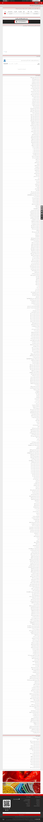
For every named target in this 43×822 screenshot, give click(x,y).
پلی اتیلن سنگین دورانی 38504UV (34, 388)
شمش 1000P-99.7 (36, 508)
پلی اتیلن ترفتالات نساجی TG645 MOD (34, 548)
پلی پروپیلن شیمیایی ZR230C (35, 244)
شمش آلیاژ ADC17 (36, 504)
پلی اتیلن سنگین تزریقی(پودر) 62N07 (34, 596)
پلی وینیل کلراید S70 (36, 241)
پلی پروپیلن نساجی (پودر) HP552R (34, 451)
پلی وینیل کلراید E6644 (36, 590)
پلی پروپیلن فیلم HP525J (35, 134)
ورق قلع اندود (37, 391)
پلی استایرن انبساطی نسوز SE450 (34, 576)
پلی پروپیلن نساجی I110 (36, 686)
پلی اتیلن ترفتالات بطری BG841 (35, 119)
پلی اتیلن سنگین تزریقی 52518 (35, 94)
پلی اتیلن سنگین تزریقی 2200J (35, 127)
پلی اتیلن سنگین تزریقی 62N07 (35, 374)
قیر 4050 (38, 538)
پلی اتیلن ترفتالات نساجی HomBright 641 (33, 445)
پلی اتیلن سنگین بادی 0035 (35, 100)
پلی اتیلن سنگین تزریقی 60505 (35, 210)
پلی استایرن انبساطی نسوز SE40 (35, 555)
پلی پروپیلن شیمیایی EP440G (35, 141)
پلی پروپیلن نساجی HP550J (35, 139)
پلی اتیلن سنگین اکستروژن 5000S (34, 267)
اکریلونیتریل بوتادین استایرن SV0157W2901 (33, 627)
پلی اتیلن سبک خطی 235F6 (35, 689)
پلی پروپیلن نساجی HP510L (35, 204)
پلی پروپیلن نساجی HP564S (35, 360)
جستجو (23, 0)
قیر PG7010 (37, 437)
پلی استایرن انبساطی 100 (36, 604)
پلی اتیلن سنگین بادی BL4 (35, 87)
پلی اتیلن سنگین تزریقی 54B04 (35, 497)
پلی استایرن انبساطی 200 (36, 150)
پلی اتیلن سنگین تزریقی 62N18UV (34, 443)
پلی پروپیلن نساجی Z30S (36, 147)
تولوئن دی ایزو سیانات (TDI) (35, 232)
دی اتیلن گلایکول (37, 162)
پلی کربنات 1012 (37, 385)
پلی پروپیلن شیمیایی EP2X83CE (34, 412)
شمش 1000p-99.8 (36, 402)
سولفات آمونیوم (37, 521)
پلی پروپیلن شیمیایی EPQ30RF (35, 720)
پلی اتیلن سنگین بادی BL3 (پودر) (34, 632)
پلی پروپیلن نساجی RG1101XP (35, 250)
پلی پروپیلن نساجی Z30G (36, 201)
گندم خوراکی (37, 480)
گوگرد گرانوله (37, 420)
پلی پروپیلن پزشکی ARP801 (35, 669)
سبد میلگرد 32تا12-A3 (36, 425)
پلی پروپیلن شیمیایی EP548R (35, 138)
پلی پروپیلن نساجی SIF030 (35, 351)
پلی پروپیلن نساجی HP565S (35, 122)
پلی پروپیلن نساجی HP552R (35, 124)
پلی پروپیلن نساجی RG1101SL (35, 575)
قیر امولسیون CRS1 (36, 542)
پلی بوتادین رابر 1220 (36, 196)
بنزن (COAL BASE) (36, 209)
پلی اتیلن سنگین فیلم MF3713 (35, 431)
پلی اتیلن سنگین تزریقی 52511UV (34, 212)
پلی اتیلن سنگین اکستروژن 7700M (34, 601)
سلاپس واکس (37, 487)
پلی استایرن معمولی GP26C (35, 270)
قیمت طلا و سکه (28, 803)
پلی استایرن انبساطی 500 (19, 8)
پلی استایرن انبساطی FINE (35, 624)
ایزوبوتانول (37, 230)
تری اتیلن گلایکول (36, 272)
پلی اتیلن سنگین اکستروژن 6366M (34, 433)
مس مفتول (37, 419)
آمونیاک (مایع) (37, 185)
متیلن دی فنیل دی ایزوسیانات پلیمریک (34, 585)
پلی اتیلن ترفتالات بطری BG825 (35, 110)
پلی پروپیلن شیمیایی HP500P (35, 704)
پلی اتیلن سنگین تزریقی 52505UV (34, 215)
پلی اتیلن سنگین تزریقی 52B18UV (34, 561)
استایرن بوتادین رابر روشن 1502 (35, 88)
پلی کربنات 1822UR (36, 725)
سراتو (38, 539)
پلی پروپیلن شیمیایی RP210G (35, 633)
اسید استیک (37, 181)
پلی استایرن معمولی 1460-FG (35, 618)
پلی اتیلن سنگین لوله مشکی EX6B (34, 677)
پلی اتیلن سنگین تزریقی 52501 (35, 264)
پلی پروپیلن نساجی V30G (35, 363)
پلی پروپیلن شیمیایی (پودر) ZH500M (34, 726)
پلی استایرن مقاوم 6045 (36, 670)
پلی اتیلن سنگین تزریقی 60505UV (34, 411)
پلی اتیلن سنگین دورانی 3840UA (34, 85)
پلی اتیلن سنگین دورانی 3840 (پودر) (34, 621)
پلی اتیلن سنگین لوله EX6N (35, 675)
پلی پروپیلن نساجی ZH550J (35, 145)
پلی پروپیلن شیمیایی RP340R (35, 261)
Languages (37, 819)
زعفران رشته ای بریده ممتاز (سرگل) (34, 531)
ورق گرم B (37, 397)
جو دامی (38, 439)
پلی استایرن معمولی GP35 (35, 79)
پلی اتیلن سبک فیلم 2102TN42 (35, 252)
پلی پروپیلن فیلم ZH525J (35, 294)
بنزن (38, 178)
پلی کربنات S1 (37, 709)
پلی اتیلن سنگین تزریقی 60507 (35, 697)
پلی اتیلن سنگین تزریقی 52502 (35, 269)
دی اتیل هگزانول (37, 170)
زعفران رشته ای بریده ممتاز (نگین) (34, 530)
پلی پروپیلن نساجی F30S (36, 629)
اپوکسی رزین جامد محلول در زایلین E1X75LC (33, 680)
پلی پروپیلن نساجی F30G (36, 493)
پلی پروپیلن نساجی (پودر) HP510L (34, 698)
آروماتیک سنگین (37, 189)
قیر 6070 (38, 286)
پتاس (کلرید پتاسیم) (36, 477)
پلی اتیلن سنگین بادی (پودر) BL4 (34, 409)
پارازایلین (38, 187)
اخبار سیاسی (38, 802)
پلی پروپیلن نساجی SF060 (35, 158)
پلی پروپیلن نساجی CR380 (35, 260)
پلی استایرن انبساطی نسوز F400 (35, 470)
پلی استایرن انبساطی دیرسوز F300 (34, 562)
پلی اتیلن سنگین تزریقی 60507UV (34, 193)
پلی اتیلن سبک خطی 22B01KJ (35, 612)
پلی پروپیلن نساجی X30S (36, 649)
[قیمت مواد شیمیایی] (42, 207)
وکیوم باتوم (37, 278)
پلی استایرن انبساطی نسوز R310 (35, 465)
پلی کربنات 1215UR (36, 708)
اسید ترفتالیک (37, 159)
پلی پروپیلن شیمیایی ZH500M (35, 334)
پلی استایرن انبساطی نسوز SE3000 (34, 317)
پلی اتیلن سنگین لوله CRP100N (35, 238)
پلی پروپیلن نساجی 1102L (36, 202)
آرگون (38, 426)
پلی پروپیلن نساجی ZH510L (35, 144)
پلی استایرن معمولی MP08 (35, 323)
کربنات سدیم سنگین (36, 176)
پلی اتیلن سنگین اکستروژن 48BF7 (34, 450)
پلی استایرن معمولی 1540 (36, 153)
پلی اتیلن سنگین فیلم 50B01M (35, 462)
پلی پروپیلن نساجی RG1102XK (35, 226)
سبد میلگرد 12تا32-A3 (36, 511)
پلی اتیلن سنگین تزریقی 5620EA (34, 125)
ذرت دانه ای (37, 403)
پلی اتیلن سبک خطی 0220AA (35, 104)
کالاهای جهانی (28, 806)
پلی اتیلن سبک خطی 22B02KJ (35, 613)
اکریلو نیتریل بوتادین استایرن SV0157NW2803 (33, 592)
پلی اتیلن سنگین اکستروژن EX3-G (34, 706)
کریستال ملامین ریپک (36, 717)
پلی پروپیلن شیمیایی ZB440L (35, 589)
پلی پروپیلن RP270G (36, 408)
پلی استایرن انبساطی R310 (35, 474)
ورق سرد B (37, 394)
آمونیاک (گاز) (37, 190)
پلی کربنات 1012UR (36, 635)
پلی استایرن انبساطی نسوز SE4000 (34, 315)
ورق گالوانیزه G (37, 392)
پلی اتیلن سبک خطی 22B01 (35, 375)
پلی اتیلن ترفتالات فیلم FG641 (35, 494)
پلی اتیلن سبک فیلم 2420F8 (35, 434)
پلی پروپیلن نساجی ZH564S (35, 602)
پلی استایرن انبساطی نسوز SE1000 (34, 320)
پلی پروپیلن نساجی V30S (36, 256)
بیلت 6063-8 (37, 502)
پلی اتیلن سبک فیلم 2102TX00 (35, 128)
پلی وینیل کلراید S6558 (36, 105)
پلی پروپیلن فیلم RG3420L (35, 658)
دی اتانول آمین (37, 167)
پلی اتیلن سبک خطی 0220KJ (35, 102)
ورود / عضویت (12, 0)
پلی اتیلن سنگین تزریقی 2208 (35, 657)
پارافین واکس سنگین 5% (36, 516)
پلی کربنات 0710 (37, 328)
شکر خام (38, 514)
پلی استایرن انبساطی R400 (35, 491)
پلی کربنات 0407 (37, 309)
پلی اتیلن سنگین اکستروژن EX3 (35, 108)
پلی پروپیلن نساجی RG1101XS (35, 247)
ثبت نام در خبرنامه (21, 814)
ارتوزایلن (38, 164)
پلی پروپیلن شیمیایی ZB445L (35, 615)
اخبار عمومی (38, 804)
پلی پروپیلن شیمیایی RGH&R (35, 610)
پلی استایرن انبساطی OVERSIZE (34, 623)
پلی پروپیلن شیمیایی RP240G (35, 667)
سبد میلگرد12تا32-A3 (36, 479)
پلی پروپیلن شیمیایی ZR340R (35, 324)
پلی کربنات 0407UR (36, 683)
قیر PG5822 (37, 281)
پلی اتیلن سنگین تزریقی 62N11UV (34, 454)
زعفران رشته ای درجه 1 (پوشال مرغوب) (34, 527)
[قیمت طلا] (42, 211)
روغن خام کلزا (37, 488)
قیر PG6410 (37, 544)
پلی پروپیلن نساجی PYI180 (35, 578)
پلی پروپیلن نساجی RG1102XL (35, 227)
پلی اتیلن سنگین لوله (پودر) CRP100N (34, 606)
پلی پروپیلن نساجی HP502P (35, 371)
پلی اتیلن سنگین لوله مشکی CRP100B (34, 496)
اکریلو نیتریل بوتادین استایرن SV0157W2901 (33, 626)
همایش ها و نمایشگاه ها (37, 806)
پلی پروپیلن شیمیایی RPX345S (35, 429)
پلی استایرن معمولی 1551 (36, 311)
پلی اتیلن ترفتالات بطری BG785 (35, 77)
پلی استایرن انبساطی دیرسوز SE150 (34, 365)
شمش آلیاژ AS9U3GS (36, 545)
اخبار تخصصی (38, 803)
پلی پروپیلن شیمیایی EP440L (35, 136)
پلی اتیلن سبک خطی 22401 (35, 295)
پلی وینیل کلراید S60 (36, 304)
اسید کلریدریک (37, 233)
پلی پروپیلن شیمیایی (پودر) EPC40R (34, 559)
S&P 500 (38, 739)
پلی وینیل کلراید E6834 (36, 113)
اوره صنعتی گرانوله (36, 173)
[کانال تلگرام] (42, 218)
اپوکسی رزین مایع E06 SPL (35, 326)
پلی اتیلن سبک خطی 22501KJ (35, 301)
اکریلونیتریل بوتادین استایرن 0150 (34, 216)
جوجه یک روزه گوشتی (36, 485)
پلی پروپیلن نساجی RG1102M (35, 581)
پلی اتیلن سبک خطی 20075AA (35, 524)
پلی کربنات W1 (37, 663)
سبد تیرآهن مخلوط (36, 533)
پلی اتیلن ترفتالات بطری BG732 (35, 253)
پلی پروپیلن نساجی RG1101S (35, 243)
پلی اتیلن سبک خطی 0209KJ (35, 80)
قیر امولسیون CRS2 (36, 536)
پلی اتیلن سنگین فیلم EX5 (35, 83)
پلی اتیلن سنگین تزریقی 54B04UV (34, 355)
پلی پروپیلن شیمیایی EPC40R (35, 142)
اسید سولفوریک (37, 206)
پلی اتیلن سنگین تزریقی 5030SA (35, 550)
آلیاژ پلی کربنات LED (36, 700)
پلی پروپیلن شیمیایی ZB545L (35, 499)
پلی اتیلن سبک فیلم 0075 (36, 90)
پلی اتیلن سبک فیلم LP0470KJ (35, 292)
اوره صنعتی (37, 182)
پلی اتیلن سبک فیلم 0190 (36, 133)
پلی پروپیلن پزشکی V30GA (35, 273)
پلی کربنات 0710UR (36, 681)
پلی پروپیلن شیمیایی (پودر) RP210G (34, 678)
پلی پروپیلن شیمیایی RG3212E (35, 607)
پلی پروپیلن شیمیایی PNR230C (35, 558)
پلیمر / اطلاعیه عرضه (26, 8)
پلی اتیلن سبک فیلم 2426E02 (35, 646)
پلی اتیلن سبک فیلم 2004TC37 (35, 312)
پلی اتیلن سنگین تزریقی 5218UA (34, 218)
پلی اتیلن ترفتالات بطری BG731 (35, 436)
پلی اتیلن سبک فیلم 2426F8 (35, 459)
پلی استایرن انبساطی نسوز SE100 (35, 377)
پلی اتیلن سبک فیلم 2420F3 (35, 442)
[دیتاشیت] (42, 216)
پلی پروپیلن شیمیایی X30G (35, 362)
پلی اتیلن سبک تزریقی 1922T (35, 222)
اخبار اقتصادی (38, 800)
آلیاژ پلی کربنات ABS (36, 684)
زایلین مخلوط (37, 175)
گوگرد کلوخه (37, 277)
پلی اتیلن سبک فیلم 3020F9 (35, 687)
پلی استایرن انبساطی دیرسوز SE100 (34, 369)
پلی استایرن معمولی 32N (36, 672)
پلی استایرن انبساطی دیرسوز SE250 (34, 368)
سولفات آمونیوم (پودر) (36, 519)
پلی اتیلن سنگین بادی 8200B (35, 417)
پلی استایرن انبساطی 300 (36, 151)
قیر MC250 (37, 280)
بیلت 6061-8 (37, 510)
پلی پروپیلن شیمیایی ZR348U (35, 644)
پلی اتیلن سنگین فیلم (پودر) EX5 (34, 490)
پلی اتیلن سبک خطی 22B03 (35, 428)
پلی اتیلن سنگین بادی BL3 (35, 96)
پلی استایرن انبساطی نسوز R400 (35, 463)
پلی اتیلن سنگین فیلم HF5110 (35, 131)
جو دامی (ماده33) (37, 399)
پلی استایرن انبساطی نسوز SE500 (34, 321)
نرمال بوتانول (37, 297)
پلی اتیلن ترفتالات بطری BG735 (35, 457)
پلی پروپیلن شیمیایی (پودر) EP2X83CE (33, 567)
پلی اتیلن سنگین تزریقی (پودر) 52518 (34, 630)
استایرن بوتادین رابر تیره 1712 (35, 93)
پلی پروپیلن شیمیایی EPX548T (35, 383)
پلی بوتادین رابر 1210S (36, 692)
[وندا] (3, 819)
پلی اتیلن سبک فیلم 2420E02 (35, 414)
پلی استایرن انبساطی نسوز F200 (35, 473)
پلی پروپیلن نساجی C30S (36, 199)
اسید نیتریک (37, 207)
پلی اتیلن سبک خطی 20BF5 (35, 638)
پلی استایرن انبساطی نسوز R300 (35, 467)
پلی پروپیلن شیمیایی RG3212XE (34, 456)
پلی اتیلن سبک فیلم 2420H (35, 99)
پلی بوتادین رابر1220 (36, 331)
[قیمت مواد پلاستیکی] (42, 209)
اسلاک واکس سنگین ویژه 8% (35, 405)
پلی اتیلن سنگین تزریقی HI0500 (35, 192)
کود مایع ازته (37, 674)
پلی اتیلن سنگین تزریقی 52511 (35, 91)
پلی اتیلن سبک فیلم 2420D (35, 219)
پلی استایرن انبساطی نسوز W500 (35, 582)
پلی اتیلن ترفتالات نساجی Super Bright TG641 (33, 298)
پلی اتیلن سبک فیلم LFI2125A (35, 711)
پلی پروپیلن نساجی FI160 (36, 641)
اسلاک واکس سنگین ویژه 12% (35, 518)
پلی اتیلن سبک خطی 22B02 (35, 349)
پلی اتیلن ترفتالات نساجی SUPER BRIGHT (33, 195)
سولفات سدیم (37, 666)
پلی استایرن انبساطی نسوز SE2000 (34, 318)
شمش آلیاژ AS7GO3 (36, 507)
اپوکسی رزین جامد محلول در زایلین (34, 340)
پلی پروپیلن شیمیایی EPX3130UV (34, 345)
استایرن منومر (37, 171)
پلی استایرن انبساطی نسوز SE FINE (34, 372)
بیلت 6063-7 (37, 400)
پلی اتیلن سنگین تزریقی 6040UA (35, 731)
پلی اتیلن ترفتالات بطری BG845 (35, 121)
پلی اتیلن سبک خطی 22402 (35, 258)
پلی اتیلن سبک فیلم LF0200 (35, 593)
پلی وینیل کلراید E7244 (36, 664)
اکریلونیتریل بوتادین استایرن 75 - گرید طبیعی (33, 307)
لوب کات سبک (37, 289)
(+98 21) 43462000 (22, 21)
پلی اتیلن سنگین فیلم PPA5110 (35, 572)
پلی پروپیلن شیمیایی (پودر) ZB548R (34, 728)
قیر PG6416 (37, 283)
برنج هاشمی (37, 541)
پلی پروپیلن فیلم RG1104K (35, 595)
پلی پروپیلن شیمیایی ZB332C (35, 255)
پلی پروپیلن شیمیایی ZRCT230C (35, 620)
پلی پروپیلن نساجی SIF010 (35, 525)
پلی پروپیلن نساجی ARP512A (35, 718)
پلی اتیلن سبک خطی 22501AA (35, 303)
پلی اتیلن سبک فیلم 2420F (35, 343)
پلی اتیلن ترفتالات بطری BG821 (35, 117)
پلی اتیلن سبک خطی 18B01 (35, 598)
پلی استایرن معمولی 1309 (36, 653)
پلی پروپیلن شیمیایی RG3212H (35, 609)
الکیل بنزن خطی (37, 179)
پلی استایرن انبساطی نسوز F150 (35, 335)
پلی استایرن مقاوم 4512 (36, 346)
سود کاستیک (37, 161)
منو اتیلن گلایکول (37, 165)
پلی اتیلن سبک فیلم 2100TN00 (35, 224)
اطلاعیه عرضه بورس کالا (33, 8)
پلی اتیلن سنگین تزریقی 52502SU (34, 266)
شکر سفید (37, 422)
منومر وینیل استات (36, 168)
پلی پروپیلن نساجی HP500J (35, 348)
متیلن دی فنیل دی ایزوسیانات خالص (34, 584)
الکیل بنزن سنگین (36, 660)
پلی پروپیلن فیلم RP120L (36, 661)
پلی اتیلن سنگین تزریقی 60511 (35, 695)
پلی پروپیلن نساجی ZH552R (35, 221)
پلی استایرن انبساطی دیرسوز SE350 (34, 366)
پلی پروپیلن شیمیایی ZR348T (35, 416)
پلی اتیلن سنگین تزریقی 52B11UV (34, 564)
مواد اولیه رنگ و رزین (27, 799)
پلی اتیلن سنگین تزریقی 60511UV (34, 213)
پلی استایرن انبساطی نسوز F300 (35, 471)
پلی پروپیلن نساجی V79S (35, 573)
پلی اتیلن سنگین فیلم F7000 (35, 130)
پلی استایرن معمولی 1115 (36, 652)
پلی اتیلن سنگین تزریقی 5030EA (35, 701)
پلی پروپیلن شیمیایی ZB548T (35, 570)
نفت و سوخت (28, 804)
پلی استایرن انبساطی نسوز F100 (35, 337)
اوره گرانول (37, 448)
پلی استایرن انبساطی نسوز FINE (35, 354)
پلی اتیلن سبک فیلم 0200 (36, 97)
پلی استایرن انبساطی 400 (36, 148)
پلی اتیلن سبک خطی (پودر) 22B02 (34, 721)
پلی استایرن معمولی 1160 (36, 732)
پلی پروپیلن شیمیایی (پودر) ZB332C (34, 712)
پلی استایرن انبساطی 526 (36, 616)
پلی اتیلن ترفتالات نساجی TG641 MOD (34, 460)
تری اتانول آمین (37, 235)
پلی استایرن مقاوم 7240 (36, 155)
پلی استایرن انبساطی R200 (35, 476)
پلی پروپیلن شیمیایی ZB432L (35, 556)
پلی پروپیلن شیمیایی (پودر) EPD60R (34, 694)
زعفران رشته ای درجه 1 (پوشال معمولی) (34, 528)
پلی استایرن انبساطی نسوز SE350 (34, 380)
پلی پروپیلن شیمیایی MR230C (35, 246)
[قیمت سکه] (42, 214)
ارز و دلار (29, 802)
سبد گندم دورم (37, 535)
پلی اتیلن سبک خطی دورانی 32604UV (34, 565)
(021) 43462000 (36, 0)
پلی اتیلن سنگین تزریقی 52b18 (35, 599)
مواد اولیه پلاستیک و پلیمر (26, 800)
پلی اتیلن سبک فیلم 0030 (36, 352)
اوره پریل (38, 446)
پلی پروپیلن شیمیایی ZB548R (35, 569)
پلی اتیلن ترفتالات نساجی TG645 (34, 111)
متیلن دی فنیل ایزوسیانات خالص (35, 553)
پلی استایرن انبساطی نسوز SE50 (35, 386)
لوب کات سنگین (37, 290)
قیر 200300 (38, 440)
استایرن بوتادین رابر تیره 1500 (35, 263)
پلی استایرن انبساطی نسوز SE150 (34, 379)
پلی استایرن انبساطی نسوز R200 (35, 468)
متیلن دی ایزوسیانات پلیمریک (35, 552)
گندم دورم (37, 513)
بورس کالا (38, 8)
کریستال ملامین (37, 184)
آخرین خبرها (38, 799)
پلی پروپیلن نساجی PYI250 (35, 229)
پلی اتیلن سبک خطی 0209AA (35, 82)
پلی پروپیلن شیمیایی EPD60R (35, 332)
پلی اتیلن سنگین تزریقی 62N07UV (34, 300)
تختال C (38, 423)
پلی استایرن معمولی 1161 (36, 714)
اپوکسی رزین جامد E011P (36, 640)
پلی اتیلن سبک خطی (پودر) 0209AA (34, 275)
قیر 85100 (38, 287)
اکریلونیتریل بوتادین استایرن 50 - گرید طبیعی (33, 306)
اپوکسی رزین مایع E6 (36, 389)
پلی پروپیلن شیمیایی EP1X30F (35, 647)
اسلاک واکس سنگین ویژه (36, 406)
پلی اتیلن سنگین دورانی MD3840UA (34, 522)
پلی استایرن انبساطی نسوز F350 (35, 338)
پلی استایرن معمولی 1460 (36, 650)
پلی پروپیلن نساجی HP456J (35, 643)
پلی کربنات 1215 (37, 703)
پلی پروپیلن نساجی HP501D (35, 729)
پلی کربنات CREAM (36, 723)
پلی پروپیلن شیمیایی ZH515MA (35, 239)
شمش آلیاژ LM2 (37, 501)
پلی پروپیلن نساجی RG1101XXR (35, 249)
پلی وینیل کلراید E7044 (36, 587)
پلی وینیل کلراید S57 (36, 107)
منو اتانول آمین (37, 236)
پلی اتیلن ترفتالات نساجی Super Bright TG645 (32, 358)
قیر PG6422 (37, 284)
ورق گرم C (37, 395)
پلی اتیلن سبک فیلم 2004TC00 (35, 329)
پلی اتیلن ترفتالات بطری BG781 (35, 116)
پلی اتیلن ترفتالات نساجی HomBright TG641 (33, 453)
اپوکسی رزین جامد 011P (36, 636)
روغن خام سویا (37, 482)
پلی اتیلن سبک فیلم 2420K (35, 341)
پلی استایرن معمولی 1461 (36, 715)
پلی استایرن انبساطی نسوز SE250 (34, 382)
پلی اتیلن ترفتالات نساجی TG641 (35, 114)
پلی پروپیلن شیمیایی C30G (35, 198)
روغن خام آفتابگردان (36, 484)
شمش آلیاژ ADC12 (36, 505)
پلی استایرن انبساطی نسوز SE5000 (34, 314)
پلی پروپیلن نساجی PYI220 (35, 156)
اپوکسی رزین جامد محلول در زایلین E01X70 (33, 655)
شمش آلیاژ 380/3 (36, 547)
